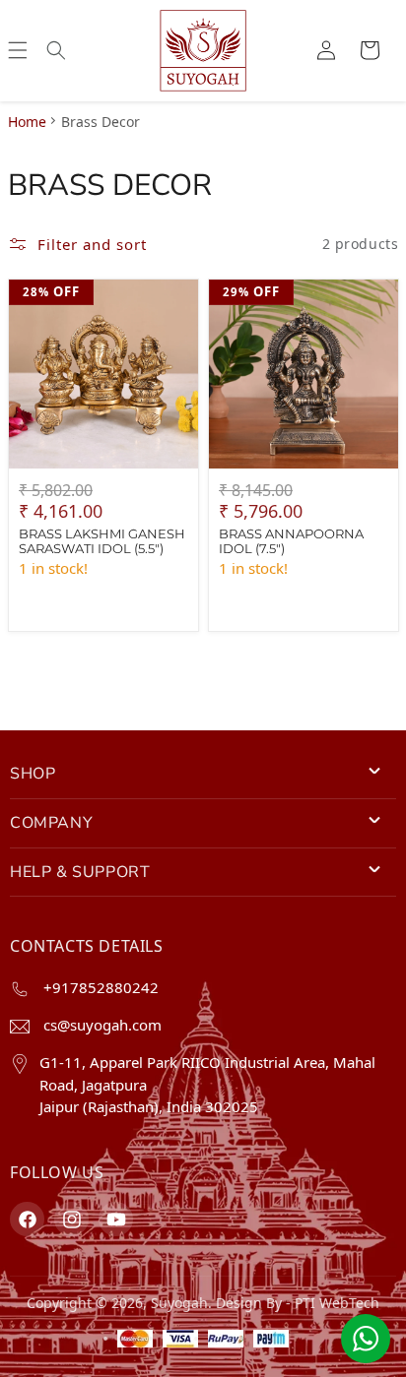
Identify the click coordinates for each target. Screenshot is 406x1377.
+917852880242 (99, 987)
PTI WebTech (337, 1302)
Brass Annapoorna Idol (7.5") (291, 540)
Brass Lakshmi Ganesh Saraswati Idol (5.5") (102, 540)
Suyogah (179, 1302)
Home (27, 121)
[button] (18, 50)
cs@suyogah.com (100, 1024)
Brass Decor (100, 121)
